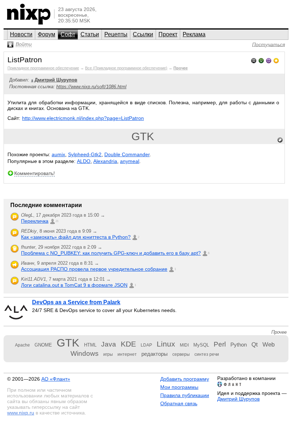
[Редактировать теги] (280, 140)
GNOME (43, 345)
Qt (254, 344)
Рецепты (115, 34)
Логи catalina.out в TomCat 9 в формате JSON (74, 285)
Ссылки (143, 34)
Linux (166, 344)
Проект (167, 34)
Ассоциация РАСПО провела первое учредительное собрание (94, 269)
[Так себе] (261, 60)
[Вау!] (276, 60)
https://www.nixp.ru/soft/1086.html (91, 86)
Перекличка (34, 221)
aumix (58, 154)
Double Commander (127, 154)
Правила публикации (184, 395)
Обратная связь (178, 403)
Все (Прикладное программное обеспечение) (126, 68)
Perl (220, 344)
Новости (21, 34)
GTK (142, 136)
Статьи (89, 34)
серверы (181, 354)
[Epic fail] (253, 60)
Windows (85, 353)
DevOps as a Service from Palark (76, 302)
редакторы (154, 354)
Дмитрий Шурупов (238, 399)
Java (108, 344)
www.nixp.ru (20, 413)
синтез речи (206, 354)
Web (268, 344)
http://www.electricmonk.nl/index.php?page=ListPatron (83, 118)
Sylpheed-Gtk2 (84, 154)
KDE (128, 344)
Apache (22, 345)
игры (108, 354)
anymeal (129, 161)
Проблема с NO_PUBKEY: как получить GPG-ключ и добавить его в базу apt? (111, 253)
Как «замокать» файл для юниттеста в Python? (76, 237)
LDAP (146, 345)
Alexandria (105, 161)
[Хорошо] (268, 60)
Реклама (194, 34)
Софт (68, 34)
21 (57, 221)
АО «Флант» (55, 379)
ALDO (83, 161)
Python (238, 345)
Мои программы (179, 387)
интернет (127, 354)
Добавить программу (184, 379)
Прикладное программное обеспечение (43, 68)
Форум (46, 34)
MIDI (184, 345)
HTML (90, 345)
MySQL (201, 345)
